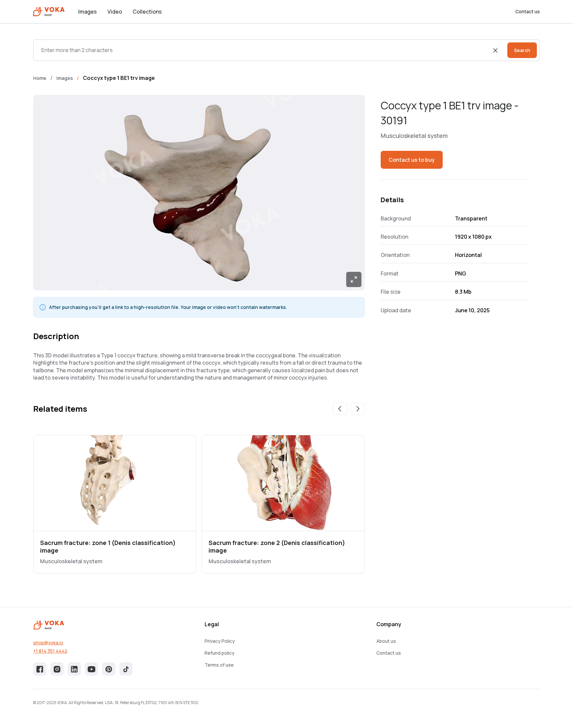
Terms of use (219, 665)
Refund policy (219, 653)
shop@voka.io (48, 642)
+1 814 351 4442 (50, 651)
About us (386, 641)
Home (39, 78)
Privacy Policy (220, 641)
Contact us (527, 12)
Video (114, 11)
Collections (147, 11)
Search (522, 50)
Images (87, 11)
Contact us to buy (412, 159)
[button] (340, 408)
